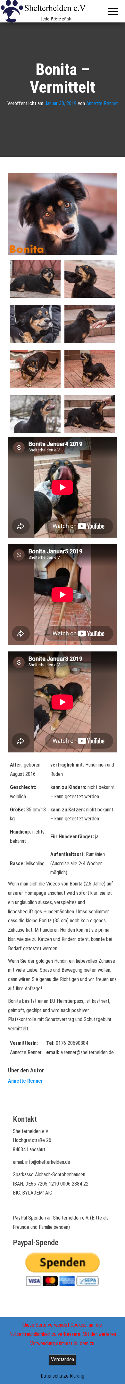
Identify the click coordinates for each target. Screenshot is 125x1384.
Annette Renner (102, 103)
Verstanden (62, 1359)
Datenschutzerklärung (62, 1376)
